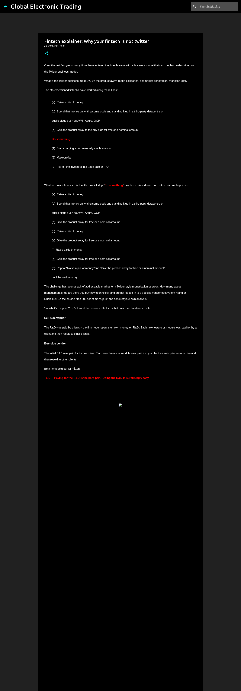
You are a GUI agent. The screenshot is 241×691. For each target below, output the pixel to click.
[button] (46, 53)
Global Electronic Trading (46, 6)
